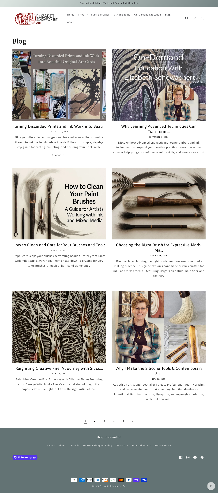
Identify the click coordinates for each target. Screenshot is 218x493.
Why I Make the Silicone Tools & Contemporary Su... (159, 371)
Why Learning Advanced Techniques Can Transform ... (159, 129)
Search (51, 445)
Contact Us (122, 445)
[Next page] (132, 421)
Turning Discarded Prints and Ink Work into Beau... (59, 126)
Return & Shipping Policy (97, 445)
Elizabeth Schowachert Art (113, 486)
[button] (82, 14)
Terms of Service (141, 445)
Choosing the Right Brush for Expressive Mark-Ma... (159, 247)
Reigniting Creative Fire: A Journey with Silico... (59, 368)
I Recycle (74, 445)
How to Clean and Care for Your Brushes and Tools (59, 244)
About (62, 445)
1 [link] (85, 420)
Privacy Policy (162, 445)
